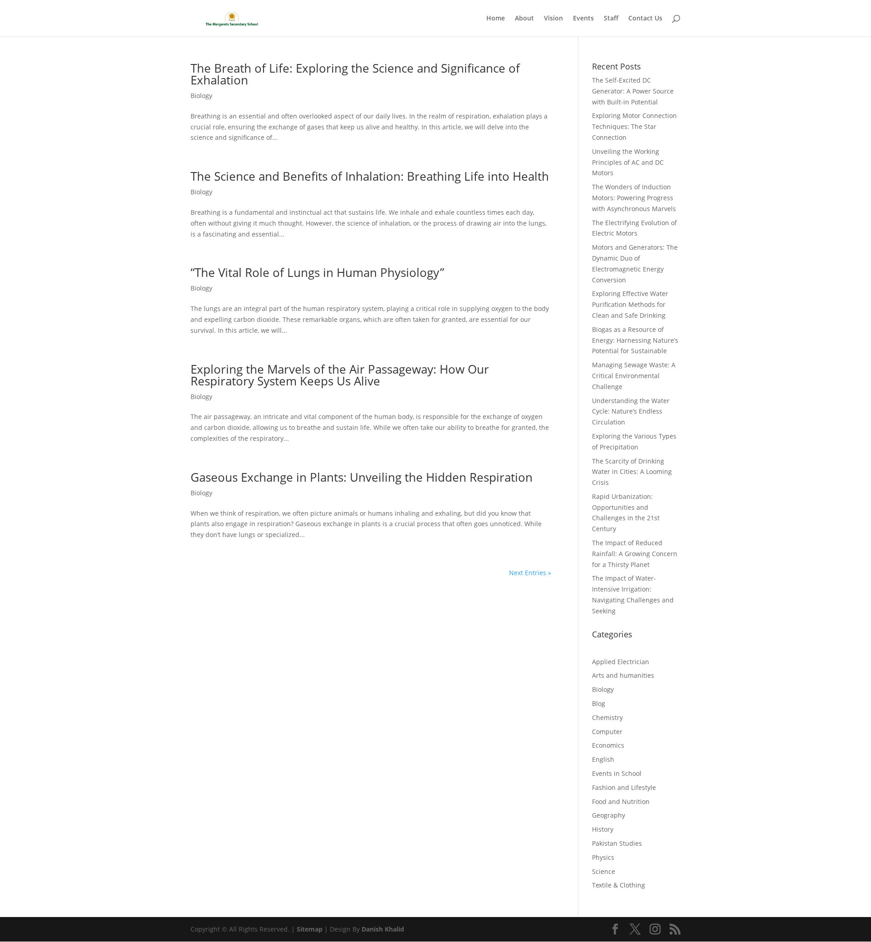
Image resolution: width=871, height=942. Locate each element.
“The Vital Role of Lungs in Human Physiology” (317, 272)
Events (583, 18)
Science (603, 871)
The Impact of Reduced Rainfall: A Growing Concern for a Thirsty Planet (634, 553)
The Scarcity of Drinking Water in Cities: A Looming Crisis (632, 472)
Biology (201, 95)
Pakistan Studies (617, 843)
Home (495, 18)
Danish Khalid (383, 929)
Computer (607, 731)
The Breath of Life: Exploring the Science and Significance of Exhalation (355, 74)
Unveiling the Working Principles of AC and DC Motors (628, 162)
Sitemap (310, 929)
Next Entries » (530, 572)
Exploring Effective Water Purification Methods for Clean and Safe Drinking (630, 304)
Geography (608, 815)
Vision (553, 18)
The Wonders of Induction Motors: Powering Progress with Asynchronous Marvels (634, 197)
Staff (611, 18)
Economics (608, 745)
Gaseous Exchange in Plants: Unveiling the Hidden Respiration (362, 477)
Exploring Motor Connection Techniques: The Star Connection (634, 126)
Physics (603, 857)
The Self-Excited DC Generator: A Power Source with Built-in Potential (633, 91)
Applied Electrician (620, 661)
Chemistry (607, 717)
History (602, 829)
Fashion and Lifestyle (624, 787)
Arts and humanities (623, 675)
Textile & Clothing (618, 885)
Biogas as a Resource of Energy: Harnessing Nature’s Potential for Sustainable (635, 340)
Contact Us (645, 18)
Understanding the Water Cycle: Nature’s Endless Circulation (631, 411)
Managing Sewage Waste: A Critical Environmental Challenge (633, 375)
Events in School (616, 773)
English (603, 759)
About (524, 18)
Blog (598, 703)
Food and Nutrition (621, 801)
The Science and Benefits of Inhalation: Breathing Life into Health (370, 176)
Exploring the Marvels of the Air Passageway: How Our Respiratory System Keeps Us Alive (340, 375)
